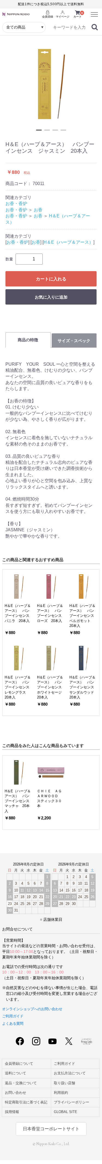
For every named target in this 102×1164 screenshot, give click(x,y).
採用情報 (12, 1112)
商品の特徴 (28, 339)
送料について (15, 1073)
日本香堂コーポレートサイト (51, 1128)
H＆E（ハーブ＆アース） (68, 242)
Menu (92, 11)
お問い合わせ (15, 1093)
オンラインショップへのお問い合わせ (32, 1009)
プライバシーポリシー (71, 1102)
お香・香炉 (16, 203)
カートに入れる (51, 279)
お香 (38, 210)
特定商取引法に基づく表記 (26, 1102)
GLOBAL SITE (65, 1112)
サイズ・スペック (74, 340)
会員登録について (19, 1063)
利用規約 (61, 1093)
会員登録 (47, 16)
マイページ (62, 16)
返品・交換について (21, 1083)
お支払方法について (70, 1073)
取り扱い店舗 (64, 1083)
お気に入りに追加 (51, 297)
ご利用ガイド (12, 1016)
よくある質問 (12, 1023)
